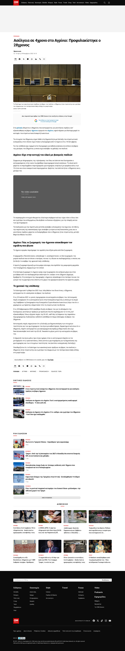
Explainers (81, 598)
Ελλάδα (44, 2)
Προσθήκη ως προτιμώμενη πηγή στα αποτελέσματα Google (48, 120)
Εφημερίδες (93, 2)
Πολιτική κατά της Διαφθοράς (72, 631)
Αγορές (32, 601)
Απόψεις (81, 595)
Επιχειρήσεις (34, 598)
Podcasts (99, 592)
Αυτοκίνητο (80, 2)
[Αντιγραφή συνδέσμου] (40, 59)
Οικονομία (38, 2)
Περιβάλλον (17, 607)
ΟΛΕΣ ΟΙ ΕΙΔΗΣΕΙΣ (47, 497)
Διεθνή (32, 604)
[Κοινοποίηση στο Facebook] (19, 59)
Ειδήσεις (24, 2)
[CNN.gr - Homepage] (16, 2)
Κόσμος (50, 2)
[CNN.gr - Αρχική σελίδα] (16, 621)
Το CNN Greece (99, 607)
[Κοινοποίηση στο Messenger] (28, 59)
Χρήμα (32, 595)
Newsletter (98, 604)
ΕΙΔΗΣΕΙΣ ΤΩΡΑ (56, 371)
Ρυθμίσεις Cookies (39, 631)
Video (87, 2)
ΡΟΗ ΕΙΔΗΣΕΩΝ (20, 434)
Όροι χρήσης (17, 631)
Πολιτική (31, 2)
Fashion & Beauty (51, 595)
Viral (15, 610)
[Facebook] (94, 621)
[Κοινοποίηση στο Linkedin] (36, 59)
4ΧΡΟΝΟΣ (33, 371)
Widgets (97, 601)
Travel (65, 2)
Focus (60, 2)
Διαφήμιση (97, 631)
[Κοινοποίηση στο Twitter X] (24, 59)
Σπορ (69, 2)
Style (55, 2)
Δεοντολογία (28, 631)
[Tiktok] (102, 621)
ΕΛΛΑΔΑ (16, 36)
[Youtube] (110, 621)
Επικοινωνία (87, 631)
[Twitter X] (98, 621)
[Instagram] (106, 621)
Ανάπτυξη (33, 592)
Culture (48, 592)
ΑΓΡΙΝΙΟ (24, 371)
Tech (74, 2)
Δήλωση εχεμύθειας (54, 631)
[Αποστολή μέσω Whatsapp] (32, 59)
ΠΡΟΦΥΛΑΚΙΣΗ (44, 371)
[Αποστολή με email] (44, 59)
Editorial (80, 592)
